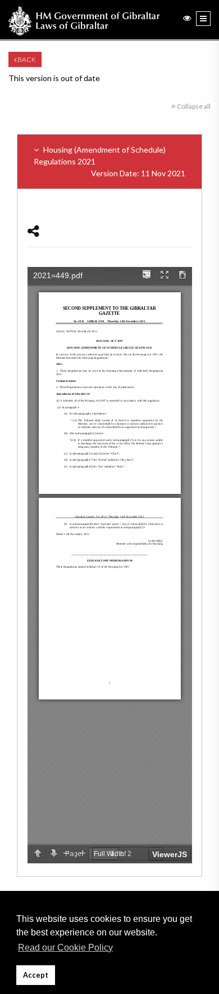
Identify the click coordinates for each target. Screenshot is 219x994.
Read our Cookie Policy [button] (65, 947)
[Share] (33, 230)
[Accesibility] (187, 18)
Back (26, 59)
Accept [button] (35, 975)
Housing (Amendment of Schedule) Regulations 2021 (109, 161)
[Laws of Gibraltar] (84, 19)
